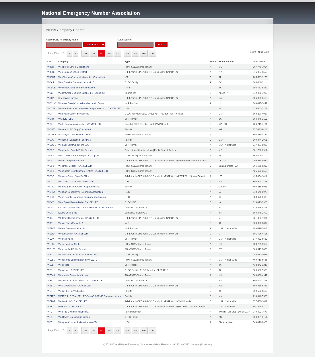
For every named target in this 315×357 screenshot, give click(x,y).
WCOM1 (51, 145)
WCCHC (51, 103)
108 (85, 53)
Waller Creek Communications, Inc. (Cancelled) (81, 93)
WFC (49, 312)
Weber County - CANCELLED (73, 233)
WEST (50, 280)
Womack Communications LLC (73, 145)
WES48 (51, 275)
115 (135, 53)
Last (152, 53)
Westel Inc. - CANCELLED (71, 270)
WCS (49, 160)
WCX (49, 213)
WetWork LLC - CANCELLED (72, 301)
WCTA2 (51, 192)
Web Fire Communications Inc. (73, 312)
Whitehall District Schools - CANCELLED (78, 218)
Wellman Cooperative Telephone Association (80, 192)
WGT (49, 322)
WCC (50, 93)
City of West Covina (68, 98)
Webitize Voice (65, 239)
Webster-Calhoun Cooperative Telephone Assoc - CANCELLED (89, 108)
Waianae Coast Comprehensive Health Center (81, 103)
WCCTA (51, 108)
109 (93, 53)
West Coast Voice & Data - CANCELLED (78, 202)
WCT (49, 181)
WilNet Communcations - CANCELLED (77, 254)
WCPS (50, 150)
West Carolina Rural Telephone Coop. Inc (79, 155)
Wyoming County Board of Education (76, 87)
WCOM (51, 140)
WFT (49, 317)
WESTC (51, 285)
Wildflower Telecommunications (74, 317)
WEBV (50, 239)
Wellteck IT (63, 265)
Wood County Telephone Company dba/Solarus (82, 197)
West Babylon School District (72, 72)
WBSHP (51, 77)
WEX (49, 306)
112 (117, 53)
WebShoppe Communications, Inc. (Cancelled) (81, 77)
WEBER (51, 233)
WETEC (51, 296)
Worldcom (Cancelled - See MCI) (74, 140)
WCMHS (51, 134)
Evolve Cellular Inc (67, 213)
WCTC (50, 197)
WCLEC (51, 129)
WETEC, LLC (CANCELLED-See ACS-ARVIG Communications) (89, 296)
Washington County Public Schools (75, 150)
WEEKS (51, 244)
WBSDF (51, 72)
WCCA (50, 98)
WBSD (50, 67)
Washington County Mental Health (75, 134)
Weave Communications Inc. (72, 228)
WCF (49, 113)
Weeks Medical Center (69, 244)
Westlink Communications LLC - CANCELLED (81, 280)
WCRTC (51, 155)
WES (49, 270)
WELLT (51, 265)
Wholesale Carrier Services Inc (73, 113)
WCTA (50, 186)
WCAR (50, 82)
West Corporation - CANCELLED (74, 285)
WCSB (50, 166)
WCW (50, 207)
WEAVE (51, 228)
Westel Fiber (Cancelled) (70, 223)
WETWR (51, 301)
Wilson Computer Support (71, 160)
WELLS (51, 260)
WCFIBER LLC (65, 119)
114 (127, 53)
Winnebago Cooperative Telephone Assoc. (79, 186)
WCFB (50, 119)
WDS (49, 218)
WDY (49, 223)
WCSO (50, 176)
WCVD (50, 202)
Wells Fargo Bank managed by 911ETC (77, 260)
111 (109, 53)
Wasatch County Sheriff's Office (73, 176)
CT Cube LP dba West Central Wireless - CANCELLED (85, 207)
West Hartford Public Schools (72, 249)
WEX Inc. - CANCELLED (70, 306)
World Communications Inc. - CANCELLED (79, 124)
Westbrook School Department (73, 67)
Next (144, 53)
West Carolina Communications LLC (76, 82)
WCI (49, 124)
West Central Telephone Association (76, 181)
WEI (49, 254)
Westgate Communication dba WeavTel (77, 322)
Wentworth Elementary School (73, 275)
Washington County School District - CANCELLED (83, 171)
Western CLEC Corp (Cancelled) (74, 129)
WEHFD (51, 249)
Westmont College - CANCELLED (75, 166)
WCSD (50, 171)
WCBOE (51, 87)
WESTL (51, 291)
